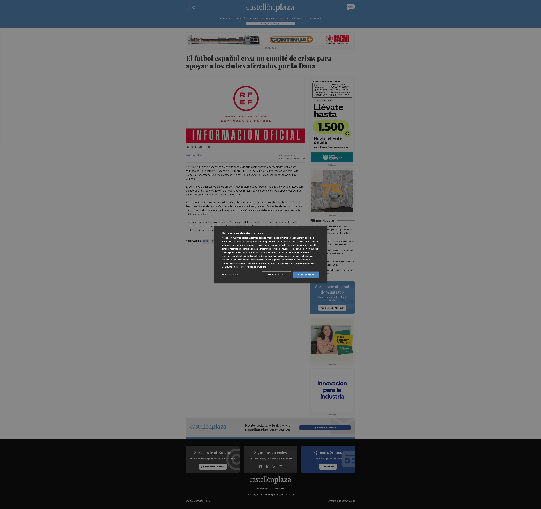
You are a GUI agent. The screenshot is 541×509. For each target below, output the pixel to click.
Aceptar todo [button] (306, 274)
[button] (230, 274)
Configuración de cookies (234, 267)
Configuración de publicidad (247, 263)
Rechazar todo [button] (276, 274)
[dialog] (270, 254)
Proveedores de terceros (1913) (295, 248)
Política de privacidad (256, 267)
